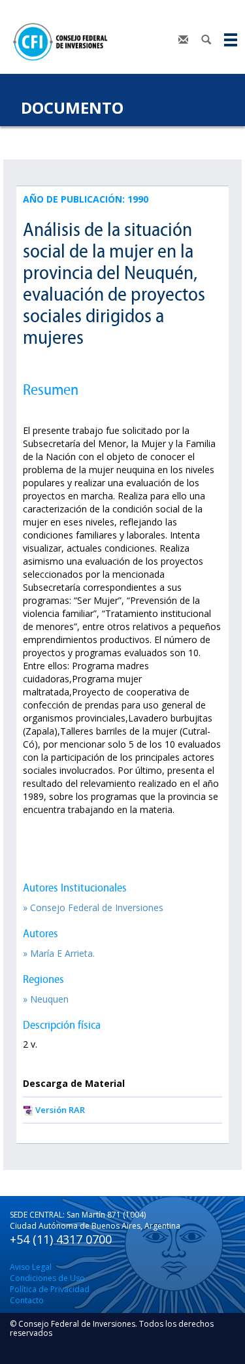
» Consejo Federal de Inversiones (93, 907)
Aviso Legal (31, 1267)
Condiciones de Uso (47, 1278)
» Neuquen (46, 999)
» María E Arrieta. (59, 953)
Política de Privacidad (50, 1289)
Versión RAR (60, 1110)
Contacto (27, 1300)
